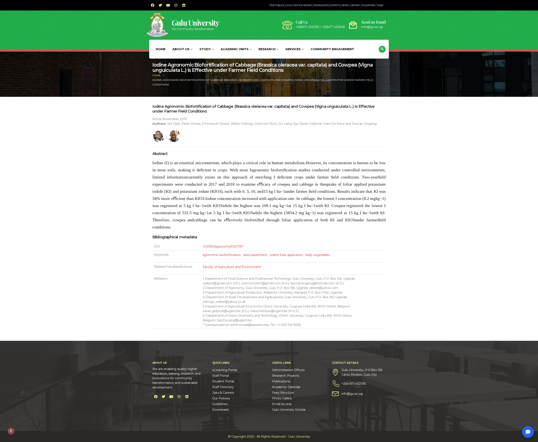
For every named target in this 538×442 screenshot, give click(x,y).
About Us (181, 49)
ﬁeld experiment (255, 255)
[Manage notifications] (11, 431)
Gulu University (195, 23)
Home (160, 49)
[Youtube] (168, 5)
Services (293, 49)
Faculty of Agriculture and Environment (232, 267)
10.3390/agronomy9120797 (223, 246)
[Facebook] (152, 5)
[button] (382, 49)
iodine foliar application (286, 255)
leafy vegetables (318, 255)
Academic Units (235, 49)
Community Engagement (332, 49)
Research (267, 49)
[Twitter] (160, 5)
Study (205, 49)
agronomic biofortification (222, 255)
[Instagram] (176, 5)
